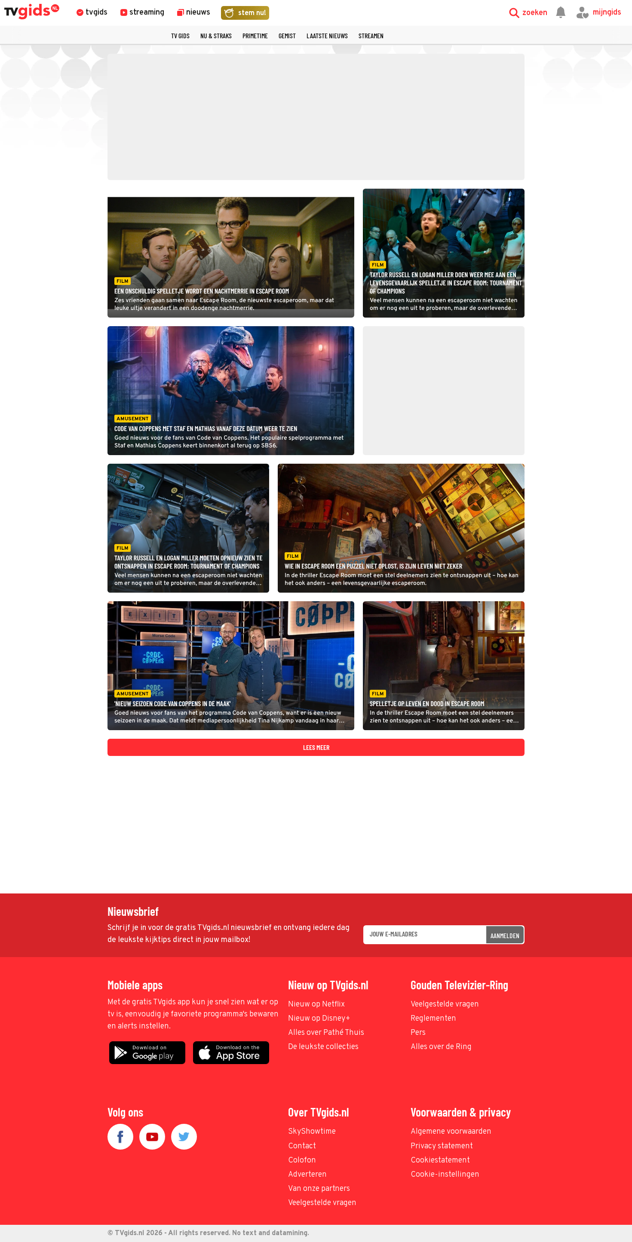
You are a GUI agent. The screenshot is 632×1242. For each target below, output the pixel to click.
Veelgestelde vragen (445, 1005)
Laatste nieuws (327, 35)
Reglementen (433, 1019)
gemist (287, 35)
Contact (302, 1146)
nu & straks (216, 35)
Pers (418, 1033)
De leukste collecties (323, 1047)
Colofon (302, 1161)
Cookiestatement (440, 1161)
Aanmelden (505, 935)
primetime (255, 35)
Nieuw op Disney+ (319, 1019)
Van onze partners (319, 1189)
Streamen (371, 35)
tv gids (180, 35)
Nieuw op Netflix (316, 1005)
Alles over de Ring (441, 1047)
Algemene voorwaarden (451, 1132)
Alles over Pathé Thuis (326, 1033)
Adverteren (307, 1175)
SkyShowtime (312, 1132)
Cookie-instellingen (445, 1175)
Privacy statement (442, 1146)
